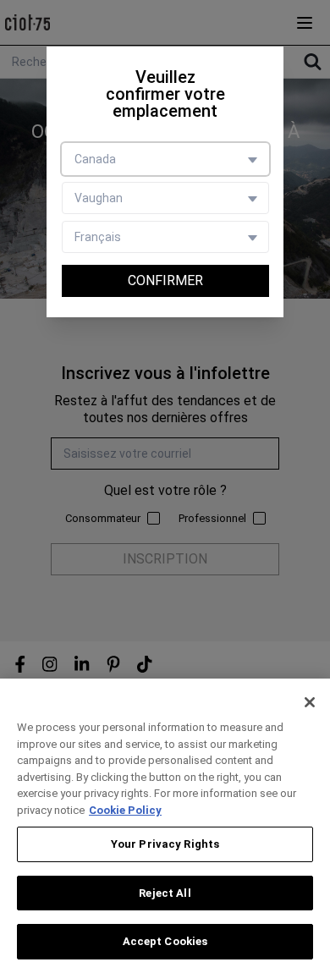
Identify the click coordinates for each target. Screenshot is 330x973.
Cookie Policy (125, 810)
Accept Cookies (165, 941)
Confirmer (165, 280)
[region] (165, 826)
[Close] (309, 702)
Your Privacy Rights (165, 844)
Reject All (164, 893)
